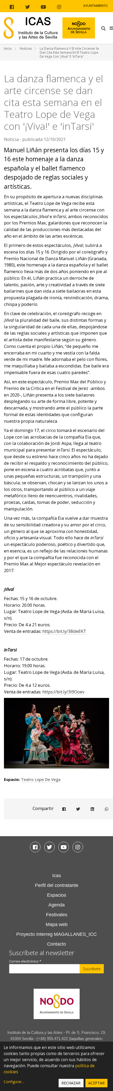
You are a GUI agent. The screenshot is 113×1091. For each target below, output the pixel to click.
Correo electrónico (25, 961)
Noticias (26, 48)
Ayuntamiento (95, 5)
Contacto (56, 944)
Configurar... (14, 1081)
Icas (56, 875)
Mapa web (57, 924)
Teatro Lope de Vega (40, 779)
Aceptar (96, 1082)
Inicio (8, 48)
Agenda (56, 905)
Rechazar (70, 1082)
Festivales (56, 914)
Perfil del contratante (56, 885)
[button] (111, 28)
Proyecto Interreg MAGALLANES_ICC (56, 934)
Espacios (56, 895)
